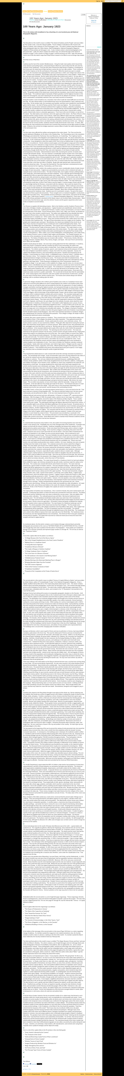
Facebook (33, 1064)
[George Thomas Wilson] (25, 21)
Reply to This (27, 1069)
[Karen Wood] (89, 43)
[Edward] (93, 43)
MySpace (27, 1064)
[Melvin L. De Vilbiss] (98, 29)
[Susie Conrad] (93, 39)
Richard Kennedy (36, 1074)
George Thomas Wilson (40, 19)
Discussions (68, 19)
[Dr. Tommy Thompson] (98, 43)
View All (99, 47)
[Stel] (93, 29)
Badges (82, 1074)
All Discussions (27, 14)
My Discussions (36, 14)
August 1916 (49, 196)
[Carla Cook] (98, 34)
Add (84, 14)
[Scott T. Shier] (89, 29)
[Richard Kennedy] (89, 34)
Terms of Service (97, 1074)
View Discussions (35, 21)
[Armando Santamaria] (89, 39)
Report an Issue (89, 1074)
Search (122, 1)
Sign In (102, 1)
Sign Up (98, 1)
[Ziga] (98, 39)
